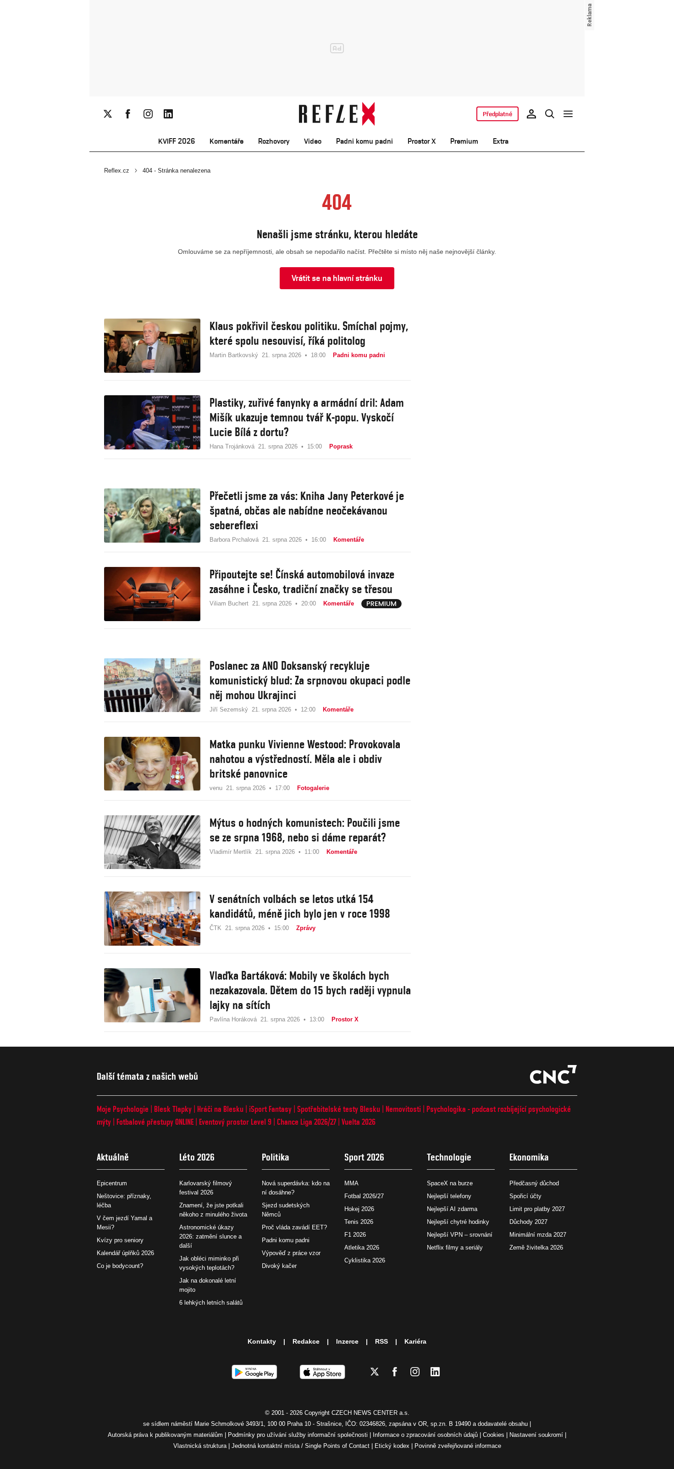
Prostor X (422, 141)
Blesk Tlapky (173, 1109)
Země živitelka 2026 (536, 1247)
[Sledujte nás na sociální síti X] (107, 114)
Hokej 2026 (359, 1208)
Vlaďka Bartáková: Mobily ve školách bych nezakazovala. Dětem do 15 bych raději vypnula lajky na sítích (310, 990)
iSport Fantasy (270, 1109)
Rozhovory (273, 141)
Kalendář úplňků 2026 (125, 1253)
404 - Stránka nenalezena (176, 170)
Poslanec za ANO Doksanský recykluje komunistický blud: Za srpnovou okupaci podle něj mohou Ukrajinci (310, 680)
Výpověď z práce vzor (291, 1253)
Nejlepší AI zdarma (452, 1208)
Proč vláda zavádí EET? (294, 1227)
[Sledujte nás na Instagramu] (148, 114)
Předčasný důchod (534, 1183)
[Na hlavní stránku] (337, 114)
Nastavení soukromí (536, 1434)
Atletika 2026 (361, 1247)
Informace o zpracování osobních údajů (425, 1434)
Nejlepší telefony (449, 1196)
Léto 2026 (197, 1157)
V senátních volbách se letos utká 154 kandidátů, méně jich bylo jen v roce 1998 (300, 906)
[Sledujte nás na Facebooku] (128, 114)
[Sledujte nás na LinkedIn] (168, 114)
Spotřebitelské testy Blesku (338, 1109)
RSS (381, 1341)
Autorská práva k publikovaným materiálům (165, 1434)
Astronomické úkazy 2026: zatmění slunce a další (210, 1236)
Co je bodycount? (120, 1265)
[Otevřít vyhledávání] (550, 114)
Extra (500, 141)
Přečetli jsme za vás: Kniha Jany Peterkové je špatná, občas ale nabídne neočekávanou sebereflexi (307, 510)
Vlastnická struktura (200, 1445)
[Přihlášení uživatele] (531, 114)
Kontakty (262, 1341)
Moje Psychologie (123, 1109)
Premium (464, 141)
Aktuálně (113, 1157)
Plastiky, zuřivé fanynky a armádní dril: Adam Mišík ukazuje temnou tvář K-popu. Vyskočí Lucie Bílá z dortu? (307, 417)
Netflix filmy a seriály (455, 1247)
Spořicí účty (525, 1196)
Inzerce (347, 1341)
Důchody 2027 (528, 1221)
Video (312, 141)
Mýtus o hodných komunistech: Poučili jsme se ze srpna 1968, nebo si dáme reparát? (305, 830)
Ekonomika (529, 1157)
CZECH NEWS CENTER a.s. (370, 1412)
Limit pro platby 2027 (537, 1208)
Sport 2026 (364, 1157)
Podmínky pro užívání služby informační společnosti (298, 1434)
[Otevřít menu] (568, 114)
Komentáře (226, 141)
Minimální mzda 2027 (537, 1234)
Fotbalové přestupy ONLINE (154, 1122)
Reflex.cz (116, 170)
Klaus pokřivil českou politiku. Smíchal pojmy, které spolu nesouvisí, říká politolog (309, 333)
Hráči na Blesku (220, 1109)
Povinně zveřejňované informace (457, 1445)
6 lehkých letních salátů (211, 1302)
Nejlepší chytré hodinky (458, 1221)
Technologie (449, 1157)
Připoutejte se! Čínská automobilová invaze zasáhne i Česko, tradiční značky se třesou (302, 581)
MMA (351, 1183)
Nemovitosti (403, 1109)
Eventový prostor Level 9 (235, 1122)
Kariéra (415, 1341)
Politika (275, 1157)
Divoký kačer (279, 1265)
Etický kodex (392, 1445)
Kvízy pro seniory (120, 1240)
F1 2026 (355, 1234)
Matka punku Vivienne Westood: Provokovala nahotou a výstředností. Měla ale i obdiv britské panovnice (305, 758)
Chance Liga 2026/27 (306, 1122)
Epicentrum (112, 1183)
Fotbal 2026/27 (364, 1196)
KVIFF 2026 (176, 141)
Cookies (493, 1434)
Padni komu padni (364, 141)
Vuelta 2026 (359, 1122)
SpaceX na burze (450, 1183)
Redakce (306, 1341)
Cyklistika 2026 (364, 1260)
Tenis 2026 (358, 1221)
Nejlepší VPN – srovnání (459, 1234)
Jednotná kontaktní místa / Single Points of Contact (301, 1445)
